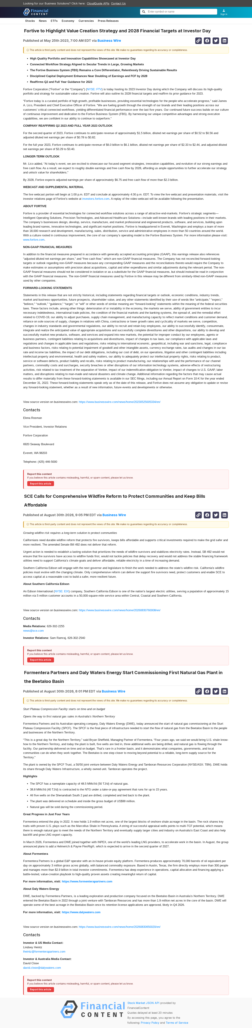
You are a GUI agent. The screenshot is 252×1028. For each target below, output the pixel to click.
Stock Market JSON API (143, 1003)
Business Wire (109, 41)
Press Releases (108, 21)
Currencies (86, 21)
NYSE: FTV (94, 89)
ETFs (54, 21)
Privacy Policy (150, 1022)
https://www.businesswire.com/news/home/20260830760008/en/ (119, 610)
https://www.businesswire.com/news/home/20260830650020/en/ (119, 926)
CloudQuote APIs (98, 3)
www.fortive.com (33, 239)
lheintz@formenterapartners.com (44, 951)
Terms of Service (177, 1022)
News (43, 21)
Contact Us (118, 3)
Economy (68, 21)
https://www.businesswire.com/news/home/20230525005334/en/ (119, 402)
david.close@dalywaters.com (42, 967)
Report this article (40, 483)
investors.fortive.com (95, 198)
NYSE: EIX (62, 591)
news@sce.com (33, 630)
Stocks (30, 21)
